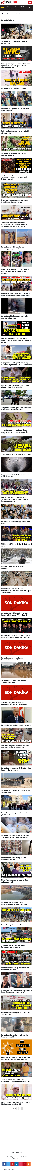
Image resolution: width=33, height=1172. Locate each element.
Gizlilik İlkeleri (24, 1157)
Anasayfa (5, 14)
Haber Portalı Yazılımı (9, 1169)
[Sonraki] (22, 1108)
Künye (12, 1157)
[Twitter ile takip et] (8, 1164)
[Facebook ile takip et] (4, 1164)
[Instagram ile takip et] (21, 1164)
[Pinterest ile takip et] (25, 1164)
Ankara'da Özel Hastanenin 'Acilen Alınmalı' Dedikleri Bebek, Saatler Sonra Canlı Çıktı (18, 8)
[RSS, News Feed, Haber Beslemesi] (29, 1164)
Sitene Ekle (16, 1159)
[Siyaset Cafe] (9, 2)
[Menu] (30, 2)
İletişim (17, 1157)
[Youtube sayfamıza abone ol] (12, 1164)
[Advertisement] (16, 1131)
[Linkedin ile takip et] (16, 1164)
